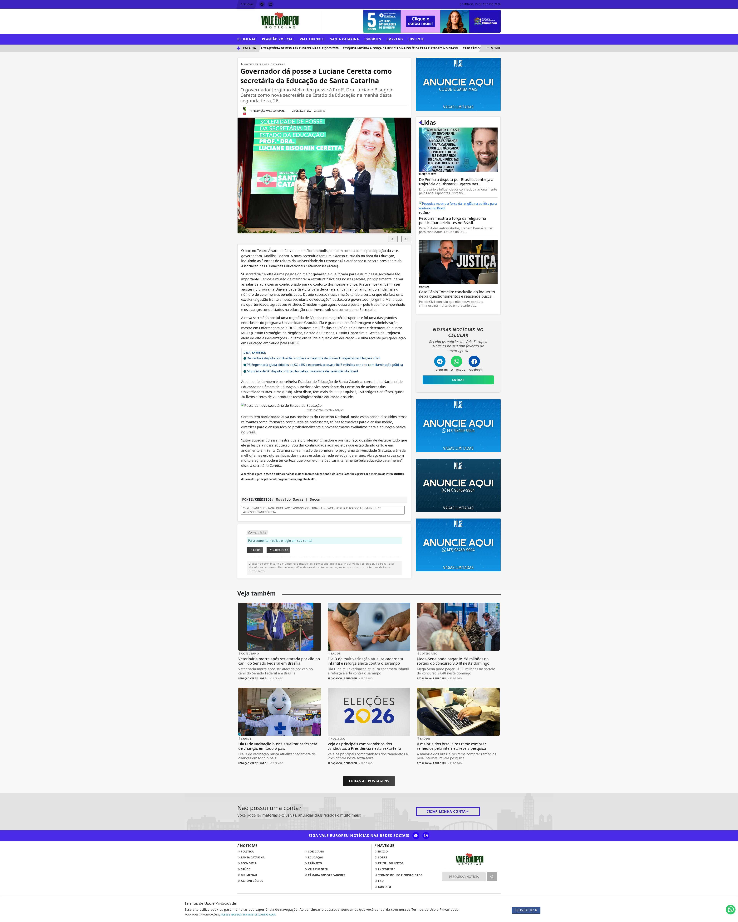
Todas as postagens (369, 781)
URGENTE (416, 39)
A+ (406, 239)
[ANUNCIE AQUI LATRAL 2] (458, 545)
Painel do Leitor (390, 863)
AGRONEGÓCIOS (251, 881)
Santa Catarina (252, 857)
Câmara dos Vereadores (326, 875)
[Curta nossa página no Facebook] (415, 835)
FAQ (380, 881)
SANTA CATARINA (344, 39)
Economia (248, 863)
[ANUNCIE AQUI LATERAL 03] (458, 425)
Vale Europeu (317, 869)
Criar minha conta (446, 811)
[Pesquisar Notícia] (492, 876)
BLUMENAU (247, 39)
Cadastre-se (280, 550)
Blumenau (248, 875)
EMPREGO (394, 39)
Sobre (382, 857)
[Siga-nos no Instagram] (425, 835)
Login (256, 550)
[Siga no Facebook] (262, 4)
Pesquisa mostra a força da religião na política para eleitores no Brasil (380, 48)
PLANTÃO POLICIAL (278, 39)
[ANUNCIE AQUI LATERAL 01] (458, 485)
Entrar (248, 4)
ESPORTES (372, 39)
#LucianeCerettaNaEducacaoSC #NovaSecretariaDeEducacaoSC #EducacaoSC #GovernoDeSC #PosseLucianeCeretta (312, 510)
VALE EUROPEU (312, 39)
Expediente (386, 869)
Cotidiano (315, 851)
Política (247, 851)
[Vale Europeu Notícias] (279, 21)
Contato (384, 887)
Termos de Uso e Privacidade (399, 875)
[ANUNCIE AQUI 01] (458, 84)
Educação (315, 857)
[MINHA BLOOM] (413, 21)
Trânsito (314, 863)
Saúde (245, 869)
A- (392, 239)
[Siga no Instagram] (271, 4)
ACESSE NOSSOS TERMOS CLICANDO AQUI (248, 914)
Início (382, 851)
